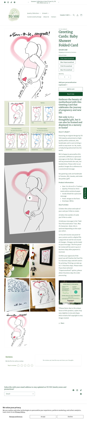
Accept (43, 417)
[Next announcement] (58, 2)
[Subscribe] (33, 394)
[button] (33, 13)
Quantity (61, 73)
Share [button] (62, 323)
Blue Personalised (66, 70)
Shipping (61, 52)
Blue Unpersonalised (67, 62)
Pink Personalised (66, 66)
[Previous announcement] (28, 2)
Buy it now (70, 94)
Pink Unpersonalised (67, 58)
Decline (70, 417)
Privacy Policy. (20, 412)
